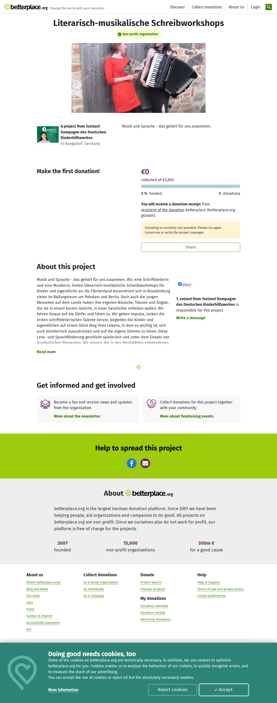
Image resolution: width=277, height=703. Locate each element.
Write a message (190, 317)
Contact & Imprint (39, 616)
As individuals (94, 589)
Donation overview (154, 606)
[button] (132, 463)
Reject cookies (172, 689)
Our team (33, 596)
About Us (236, 7)
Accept (226, 689)
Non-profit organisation (140, 34)
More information (63, 689)
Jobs (29, 602)
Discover (177, 7)
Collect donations (207, 7)
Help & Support (208, 582)
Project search (150, 582)
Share (191, 247)
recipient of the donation (162, 210)
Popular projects (152, 589)
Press (30, 609)
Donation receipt (152, 613)
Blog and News (37, 589)
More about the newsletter (77, 416)
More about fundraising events (187, 416)
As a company (94, 596)
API (28, 629)
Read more (46, 351)
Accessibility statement (43, 623)
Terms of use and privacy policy (220, 589)
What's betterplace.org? (43, 582)
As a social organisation (101, 582)
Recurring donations (155, 619)
